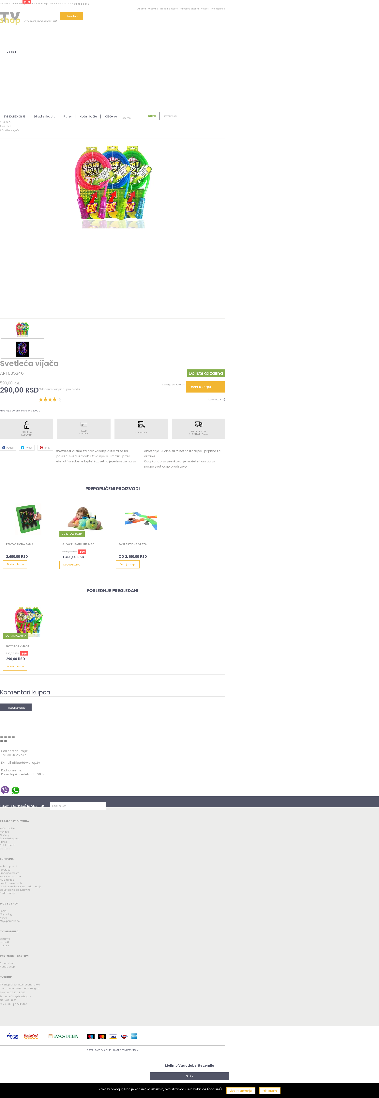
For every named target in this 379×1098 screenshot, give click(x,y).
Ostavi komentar (16, 707)
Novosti (205, 8)
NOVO (152, 116)
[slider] (50, 399)
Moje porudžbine (10, 921)
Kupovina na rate (10, 876)
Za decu (5, 848)
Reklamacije (7, 893)
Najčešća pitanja (189, 8)
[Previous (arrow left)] (1, 741)
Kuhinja (4, 831)
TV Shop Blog (218, 8)
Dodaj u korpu (200, 387)
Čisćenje (5, 835)
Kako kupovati (8, 866)
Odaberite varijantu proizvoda (59, 389)
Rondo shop (7, 966)
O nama (141, 8)
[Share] (5, 737)
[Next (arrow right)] (5, 741)
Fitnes (68, 116)
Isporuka (5, 869)
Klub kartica (7, 879)
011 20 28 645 (81, 4)
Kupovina (153, 8)
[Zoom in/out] (13, 737)
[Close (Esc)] (1, 737)
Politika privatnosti (11, 883)
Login (3, 911)
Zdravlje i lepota (44, 116)
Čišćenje (111, 116)
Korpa (3, 917)
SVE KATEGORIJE (14, 116)
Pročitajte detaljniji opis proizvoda (20, 410)
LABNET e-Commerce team (125, 1050)
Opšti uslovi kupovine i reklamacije (20, 886)
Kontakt (4, 942)
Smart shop (7, 963)
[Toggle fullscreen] (9, 737)
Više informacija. (241, 1091)
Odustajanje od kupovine (15, 889)
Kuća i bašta (88, 116)
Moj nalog (6, 914)
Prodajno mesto (169, 8)
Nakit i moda (7, 845)
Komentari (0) (216, 399)
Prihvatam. (270, 1091)
